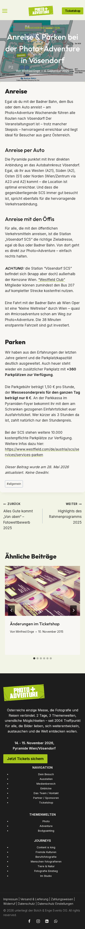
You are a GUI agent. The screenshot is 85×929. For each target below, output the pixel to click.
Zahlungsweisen (62, 899)
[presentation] (42, 591)
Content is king (46, 847)
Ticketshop (46, 802)
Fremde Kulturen (46, 852)
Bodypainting (46, 830)
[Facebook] (29, 921)
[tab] (34, 658)
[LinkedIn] (47, 921)
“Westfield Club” (51, 280)
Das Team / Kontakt (46, 793)
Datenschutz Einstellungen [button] (55, 903)
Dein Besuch (46, 774)
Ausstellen (46, 779)
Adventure (46, 826)
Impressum (10, 899)
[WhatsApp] (55, 921)
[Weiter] (73, 610)
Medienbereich (46, 783)
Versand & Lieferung (34, 899)
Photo (46, 821)
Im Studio (46, 875)
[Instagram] (38, 921)
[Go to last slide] (11, 610)
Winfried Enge (31, 70)
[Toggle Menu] (5, 11)
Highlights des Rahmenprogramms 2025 (65, 513)
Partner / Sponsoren (46, 797)
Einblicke (46, 788)
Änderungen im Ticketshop (35, 623)
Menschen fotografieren (46, 861)
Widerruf (9, 903)
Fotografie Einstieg (46, 871)
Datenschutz (26, 903)
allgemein (14, 483)
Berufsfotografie (46, 856)
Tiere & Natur (46, 866)
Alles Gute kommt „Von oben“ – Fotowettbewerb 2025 (18, 516)
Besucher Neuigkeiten (42, 27)
